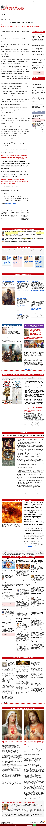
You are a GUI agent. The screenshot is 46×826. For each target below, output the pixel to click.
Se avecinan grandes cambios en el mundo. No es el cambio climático (15, 213)
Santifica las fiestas (21, 298)
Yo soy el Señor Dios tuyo (8, 281)
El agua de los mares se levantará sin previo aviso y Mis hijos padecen (38, 106)
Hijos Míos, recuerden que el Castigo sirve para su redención (38, 67)
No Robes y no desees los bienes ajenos (37, 309)
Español (31, 822)
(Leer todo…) (30, 752)
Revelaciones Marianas (10, 203)
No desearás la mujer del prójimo (37, 299)
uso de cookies (29, 825)
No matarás (19, 314)
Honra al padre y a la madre (21, 306)
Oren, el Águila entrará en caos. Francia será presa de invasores (38, 92)
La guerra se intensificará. (38, 54)
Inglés (35, 822)
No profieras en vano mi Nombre (22, 291)
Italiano (38, 822)
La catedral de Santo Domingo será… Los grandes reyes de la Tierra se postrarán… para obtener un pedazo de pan (25, 215)
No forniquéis (34, 281)
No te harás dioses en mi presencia (22, 282)
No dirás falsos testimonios (37, 290)
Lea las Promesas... (5, 263)
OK (34, 825)
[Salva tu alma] (12, 9)
